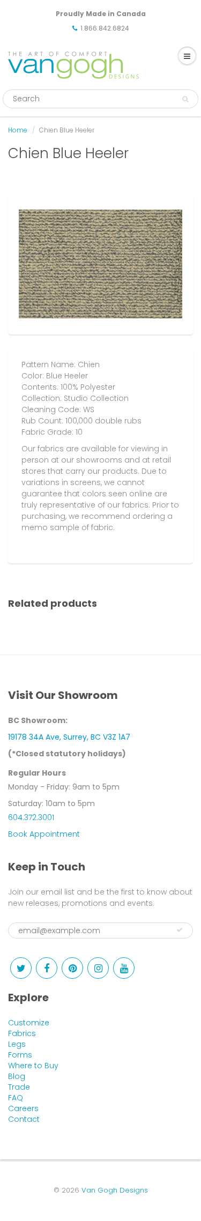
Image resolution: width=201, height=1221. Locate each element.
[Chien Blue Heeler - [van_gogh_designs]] (100, 264)
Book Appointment (44, 834)
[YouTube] (124, 968)
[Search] (185, 99)
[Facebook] (46, 968)
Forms (20, 1054)
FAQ (15, 1097)
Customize (28, 1022)
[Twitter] (21, 968)
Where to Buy (33, 1065)
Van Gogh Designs (114, 1190)
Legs (17, 1044)
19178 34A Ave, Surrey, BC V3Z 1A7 (69, 737)
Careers (23, 1108)
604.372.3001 (31, 817)
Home (17, 130)
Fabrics (22, 1033)
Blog (16, 1076)
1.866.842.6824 (104, 28)
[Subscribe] (179, 930)
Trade (19, 1087)
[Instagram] (98, 968)
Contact (24, 1119)
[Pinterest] (72, 968)
